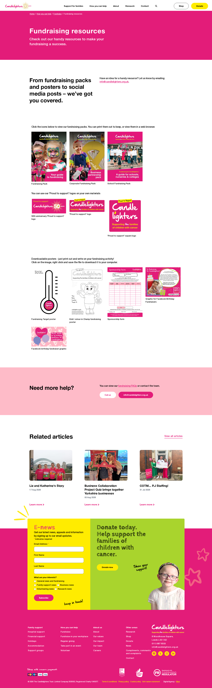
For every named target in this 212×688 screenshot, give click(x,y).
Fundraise (57, 14)
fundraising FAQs (127, 386)
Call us (108, 395)
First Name (39, 555)
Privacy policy (123, 682)
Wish (178, 682)
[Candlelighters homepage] (18, 6)
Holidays (32, 641)
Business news (67, 585)
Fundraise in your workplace (74, 637)
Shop (181, 6)
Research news (65, 589)
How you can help (44, 14)
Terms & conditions (109, 682)
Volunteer (65, 651)
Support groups (36, 651)
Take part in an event (71, 646)
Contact (145, 6)
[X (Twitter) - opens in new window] (160, 653)
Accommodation (36, 646)
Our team (97, 646)
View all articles (173, 436)
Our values (98, 637)
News (128, 646)
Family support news (46, 585)
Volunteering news (45, 589)
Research (130, 632)
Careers (97, 651)
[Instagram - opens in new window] (167, 653)
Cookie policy (135, 682)
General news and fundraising (50, 581)
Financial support (36, 637)
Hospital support (36, 632)
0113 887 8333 (159, 644)
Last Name (39, 566)
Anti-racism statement (151, 682)
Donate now (107, 567)
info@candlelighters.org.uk (114, 82)
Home (32, 14)
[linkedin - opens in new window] (173, 653)
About (96, 632)
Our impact (98, 641)
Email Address (41, 544)
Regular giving (68, 641)
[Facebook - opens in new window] (154, 653)
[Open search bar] (156, 6)
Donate (199, 6)
